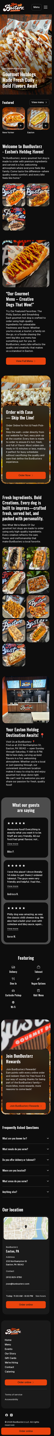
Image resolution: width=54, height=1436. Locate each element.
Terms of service (13, 1394)
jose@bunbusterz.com (17, 1284)
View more (12, 843)
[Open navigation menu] (46, 7)
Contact (9, 1367)
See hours (41, 1296)
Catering (10, 1371)
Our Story (10, 1353)
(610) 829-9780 (14, 1278)
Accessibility (11, 1399)
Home (8, 1340)
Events (8, 1349)
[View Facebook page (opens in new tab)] (6, 1415)
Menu (36, 7)
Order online (26, 1304)
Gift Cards (10, 1358)
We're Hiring (11, 1362)
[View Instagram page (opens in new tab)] (11, 1415)
